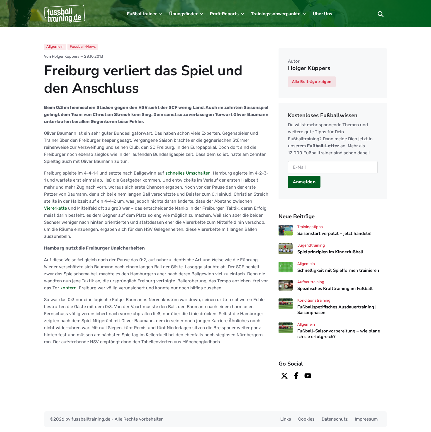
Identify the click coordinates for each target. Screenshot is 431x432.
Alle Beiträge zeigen (312, 81)
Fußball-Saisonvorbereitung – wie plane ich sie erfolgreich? (338, 333)
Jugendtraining (311, 245)
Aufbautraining (310, 282)
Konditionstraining (313, 300)
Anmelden (304, 182)
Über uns (322, 13)
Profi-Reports (224, 13)
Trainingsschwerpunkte (276, 13)
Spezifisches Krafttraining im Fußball (335, 289)
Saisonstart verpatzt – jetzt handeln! (334, 233)
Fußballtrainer (142, 13)
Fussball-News (83, 46)
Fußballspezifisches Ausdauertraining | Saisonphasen (336, 309)
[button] (380, 13)
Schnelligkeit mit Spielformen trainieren (338, 270)
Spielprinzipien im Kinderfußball (330, 252)
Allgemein (55, 46)
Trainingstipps (310, 227)
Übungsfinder (183, 13)
